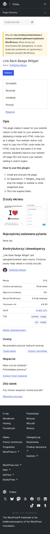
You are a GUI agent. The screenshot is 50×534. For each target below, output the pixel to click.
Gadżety (32, 456)
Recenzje (10, 90)
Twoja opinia (9, 351)
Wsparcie (10, 112)
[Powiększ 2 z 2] (43, 207)
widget (43, 322)
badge (43, 317)
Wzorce (30, 428)
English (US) (41, 310)
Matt (7, 469)
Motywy (30, 418)
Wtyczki (30, 423)
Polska (12, 492)
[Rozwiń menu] (45, 4)
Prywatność (9, 428)
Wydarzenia (32, 442)
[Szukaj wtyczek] (32, 22)
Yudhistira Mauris (18, 65)
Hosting (7, 423)
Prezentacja (32, 413)
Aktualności (8, 418)
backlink (35, 317)
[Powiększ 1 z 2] (20, 207)
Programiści (9, 447)
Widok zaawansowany (14, 330)
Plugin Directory (10, 12)
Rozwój (9, 104)
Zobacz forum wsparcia (15, 375)
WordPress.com (12, 465)
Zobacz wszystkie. (37, 351)
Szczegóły (11, 83)
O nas (6, 413)
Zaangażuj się (33, 437)
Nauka (6, 437)
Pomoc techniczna (12, 442)
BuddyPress (10, 479)
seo (36, 322)
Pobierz (8, 73)
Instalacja (10, 97)
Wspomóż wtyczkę (12, 396)
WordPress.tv (11, 451)
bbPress (8, 474)
